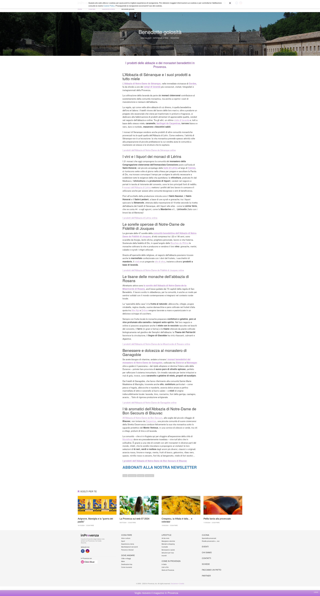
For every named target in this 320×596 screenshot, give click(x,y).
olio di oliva (160, 261)
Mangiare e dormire (168, 541)
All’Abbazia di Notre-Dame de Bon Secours (142, 417)
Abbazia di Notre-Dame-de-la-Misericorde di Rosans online (162, 343)
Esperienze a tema (108, 9)
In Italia (164, 564)
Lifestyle (166, 535)
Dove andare (128, 555)
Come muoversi (126, 567)
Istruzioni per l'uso (168, 553)
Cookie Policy (108, 5)
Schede (206, 564)
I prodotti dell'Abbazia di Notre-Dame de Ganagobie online (149, 402)
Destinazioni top (126, 564)
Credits (181, 583)
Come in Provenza (171, 561)
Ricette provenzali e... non (211, 541)
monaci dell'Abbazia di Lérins (137, 187)
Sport (123, 541)
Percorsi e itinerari (127, 550)
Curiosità (165, 547)
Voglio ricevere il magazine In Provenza (156, 593)
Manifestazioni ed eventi (129, 547)
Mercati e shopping (168, 544)
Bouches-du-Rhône (179, 243)
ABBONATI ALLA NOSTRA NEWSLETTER (159, 467)
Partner (206, 575)
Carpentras (151, 421)
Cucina (205, 535)
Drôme (145, 310)
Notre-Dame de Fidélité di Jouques (161, 270)
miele (137, 261)
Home (80, 9)
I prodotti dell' (128, 150)
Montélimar (127, 439)
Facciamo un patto (211, 569)
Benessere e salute (168, 550)
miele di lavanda (181, 120)
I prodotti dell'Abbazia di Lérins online (139, 217)
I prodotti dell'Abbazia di (133, 270)
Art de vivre (165, 538)
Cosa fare (92, 9)
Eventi (205, 546)
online (181, 270)
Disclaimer (174, 583)
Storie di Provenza (168, 570)
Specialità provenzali (209, 538)
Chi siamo (207, 552)
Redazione (174, 38)
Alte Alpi (135, 310)
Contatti (206, 558)
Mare (123, 561)
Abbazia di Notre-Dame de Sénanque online (155, 150)
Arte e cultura (125, 538)
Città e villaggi (126, 558)
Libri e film (165, 567)
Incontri (164, 555)
